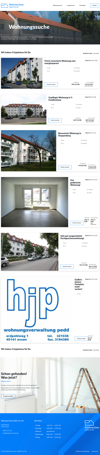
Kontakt (94, 5)
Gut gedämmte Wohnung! (75, 182)
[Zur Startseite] (12, 5)
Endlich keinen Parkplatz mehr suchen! (79, 284)
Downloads (82, 5)
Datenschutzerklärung (82, 451)
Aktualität (96, 53)
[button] (51, 85)
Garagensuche (71, 5)
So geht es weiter (8, 396)
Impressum (95, 451)
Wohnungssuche (57, 5)
